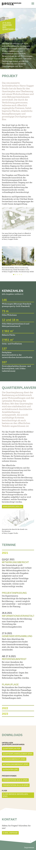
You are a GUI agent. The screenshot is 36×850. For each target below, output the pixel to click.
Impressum (29, 847)
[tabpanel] (18, 259)
